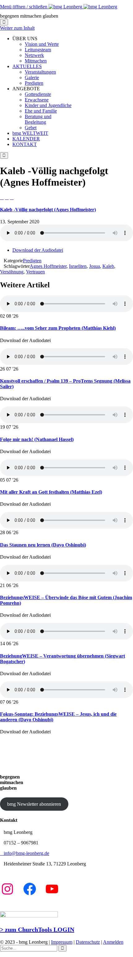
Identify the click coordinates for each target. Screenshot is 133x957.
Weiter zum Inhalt (17, 28)
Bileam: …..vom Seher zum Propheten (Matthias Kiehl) (58, 328)
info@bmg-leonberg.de (24, 853)
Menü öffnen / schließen (24, 6)
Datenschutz (88, 942)
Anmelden (113, 942)
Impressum (61, 942)
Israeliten (78, 266)
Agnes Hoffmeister (48, 266)
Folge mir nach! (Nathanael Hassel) (37, 439)
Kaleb (108, 266)
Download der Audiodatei (37, 250)
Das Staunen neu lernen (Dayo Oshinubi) (43, 544)
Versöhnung (12, 271)
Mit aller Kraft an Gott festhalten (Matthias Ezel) (51, 492)
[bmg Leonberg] (83, 6)
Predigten (32, 260)
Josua (94, 266)
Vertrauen (35, 271)
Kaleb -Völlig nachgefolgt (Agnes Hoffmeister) (48, 209)
